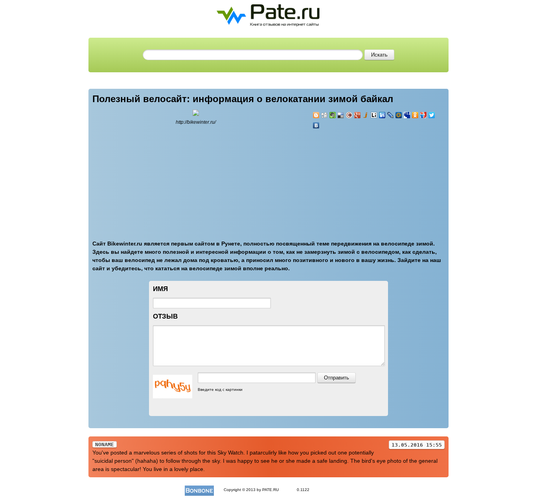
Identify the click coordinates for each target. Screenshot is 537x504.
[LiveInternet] (374, 115)
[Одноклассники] (415, 115)
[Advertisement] (360, 180)
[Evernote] (333, 115)
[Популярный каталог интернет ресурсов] (199, 490)
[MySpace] (407, 115)
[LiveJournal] (390, 115)
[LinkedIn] (382, 115)
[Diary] (349, 115)
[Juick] (366, 115)
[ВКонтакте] (316, 125)
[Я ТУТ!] (423, 115)
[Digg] (324, 115)
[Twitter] (432, 115)
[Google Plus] (357, 115)
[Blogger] (316, 115)
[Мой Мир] (399, 115)
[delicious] (341, 115)
